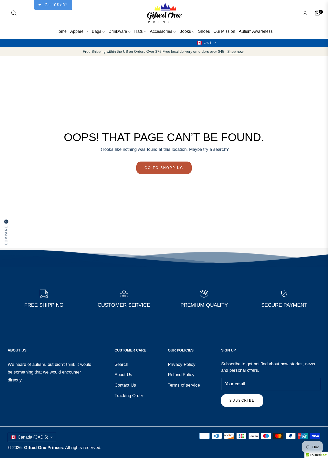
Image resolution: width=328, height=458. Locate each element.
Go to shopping (164, 168)
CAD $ (207, 42)
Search (121, 364)
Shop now (235, 52)
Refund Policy (181, 374)
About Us (123, 374)
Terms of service (184, 385)
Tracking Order (129, 395)
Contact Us (125, 385)
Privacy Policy (182, 364)
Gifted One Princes (43, 447)
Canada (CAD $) (33, 437)
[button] (14, 13)
